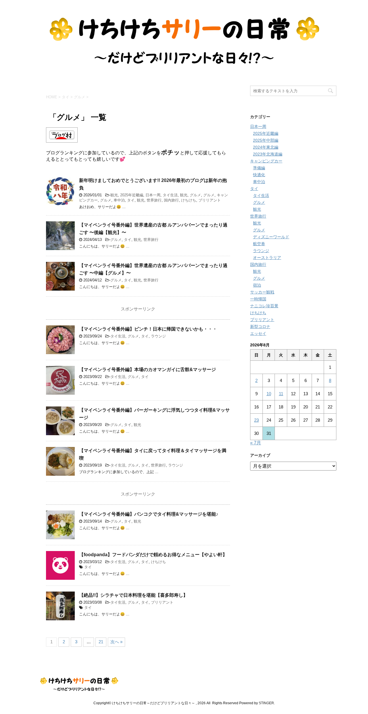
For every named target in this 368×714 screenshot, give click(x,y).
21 (101, 641)
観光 (114, 195)
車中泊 (119, 200)
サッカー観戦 (262, 292)
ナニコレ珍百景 (264, 306)
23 (256, 420)
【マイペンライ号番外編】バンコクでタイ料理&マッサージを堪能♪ (148, 514)
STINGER (266, 703)
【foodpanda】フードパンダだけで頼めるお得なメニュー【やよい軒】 (153, 554)
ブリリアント (209, 200)
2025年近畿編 (131, 195)
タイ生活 (170, 195)
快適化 (259, 174)
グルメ (195, 195)
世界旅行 (154, 200)
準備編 (259, 168)
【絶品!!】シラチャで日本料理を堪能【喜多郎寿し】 (133, 595)
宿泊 (257, 285)
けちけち (188, 200)
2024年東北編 (265, 147)
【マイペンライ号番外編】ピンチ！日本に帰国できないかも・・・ (148, 329)
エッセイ (258, 333)
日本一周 (152, 195)
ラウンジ (158, 336)
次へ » (116, 641)
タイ (131, 200)
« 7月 (255, 442)
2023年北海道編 (267, 154)
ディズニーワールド (271, 237)
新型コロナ (260, 326)
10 (269, 393)
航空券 (259, 243)
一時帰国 (258, 299)
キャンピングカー (266, 161)
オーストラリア (267, 257)
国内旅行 (171, 200)
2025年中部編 (265, 140)
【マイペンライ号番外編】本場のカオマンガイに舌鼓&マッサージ (147, 369)
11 (281, 393)
